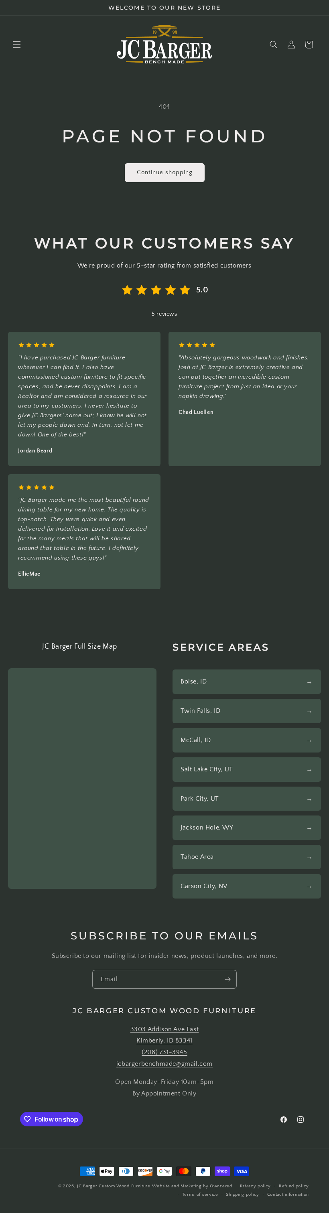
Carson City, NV (204, 886)
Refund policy (294, 1186)
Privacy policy (255, 1186)
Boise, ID (194, 681)
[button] (17, 44)
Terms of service (200, 1194)
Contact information (288, 1194)
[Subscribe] (227, 979)
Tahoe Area (197, 856)
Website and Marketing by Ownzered (192, 1186)
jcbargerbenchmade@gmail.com (164, 1063)
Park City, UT (200, 798)
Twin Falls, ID (200, 710)
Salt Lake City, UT (207, 769)
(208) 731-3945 (164, 1052)
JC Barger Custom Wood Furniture (113, 1186)
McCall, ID (196, 740)
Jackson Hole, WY (207, 827)
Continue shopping (165, 172)
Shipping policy (242, 1194)
